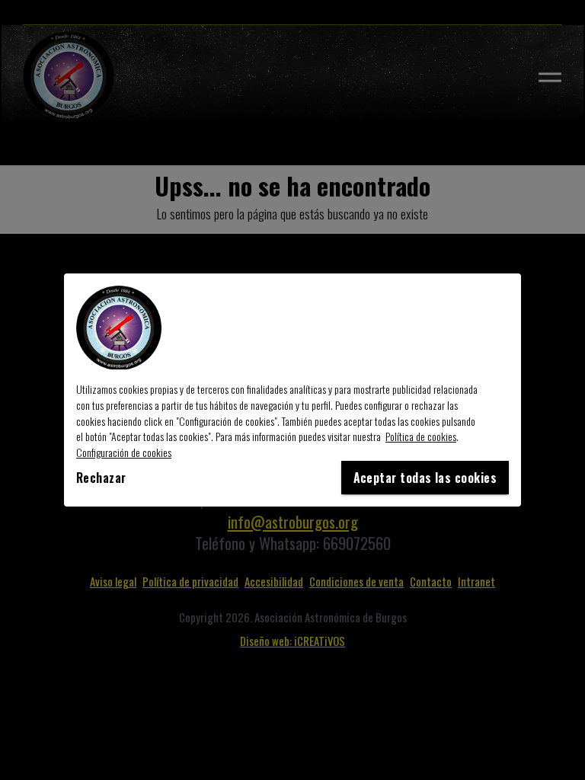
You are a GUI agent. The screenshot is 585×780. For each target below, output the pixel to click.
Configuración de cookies (123, 452)
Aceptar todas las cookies (425, 477)
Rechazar (101, 477)
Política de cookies (420, 436)
